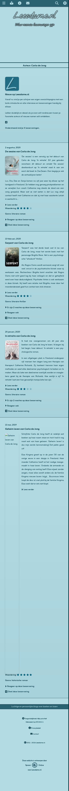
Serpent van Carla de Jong (19, 242)
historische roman (20, 680)
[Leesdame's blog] (11, 3)
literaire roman (19, 213)
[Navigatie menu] (3, 3)
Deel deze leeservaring (18, 224)
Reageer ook (13, 312)
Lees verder (29, 489)
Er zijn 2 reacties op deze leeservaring (24, 307)
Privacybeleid (36, 728)
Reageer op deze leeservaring (20, 219)
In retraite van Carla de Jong (20, 335)
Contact (35, 734)
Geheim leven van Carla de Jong (22, 428)
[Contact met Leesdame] (27, 3)
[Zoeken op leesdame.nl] (57, 3)
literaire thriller (19, 301)
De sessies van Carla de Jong (20, 151)
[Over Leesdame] (19, 3)
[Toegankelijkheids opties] (65, 3)
